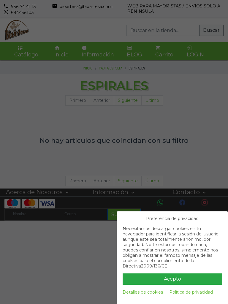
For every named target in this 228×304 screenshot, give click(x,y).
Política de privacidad (191, 292)
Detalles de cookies (143, 292)
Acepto (172, 279)
